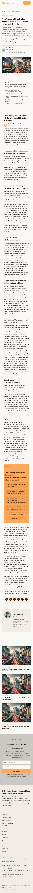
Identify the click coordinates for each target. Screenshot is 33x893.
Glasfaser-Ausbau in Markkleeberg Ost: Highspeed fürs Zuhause (15, 727)
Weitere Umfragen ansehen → (16, 518)
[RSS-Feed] (3, 809)
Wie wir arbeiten (6, 843)
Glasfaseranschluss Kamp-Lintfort (14, 548)
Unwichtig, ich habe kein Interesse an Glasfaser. (14, 508)
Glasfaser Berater (6, 11)
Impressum (5, 848)
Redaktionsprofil (17, 616)
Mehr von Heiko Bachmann (20, 629)
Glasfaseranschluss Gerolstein (13, 558)
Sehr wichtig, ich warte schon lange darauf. (16, 485)
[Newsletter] (7, 809)
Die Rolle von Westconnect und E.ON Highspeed (14, 100)
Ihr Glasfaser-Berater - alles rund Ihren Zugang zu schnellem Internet (16, 792)
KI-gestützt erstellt (20, 52)
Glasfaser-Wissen (6, 820)
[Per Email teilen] (22, 599)
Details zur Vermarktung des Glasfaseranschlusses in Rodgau (13, 91)
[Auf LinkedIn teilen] (18, 599)
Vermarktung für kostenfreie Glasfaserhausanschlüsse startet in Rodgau (15, 83)
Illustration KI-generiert (9, 74)
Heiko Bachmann (14, 48)
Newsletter (27, 2)
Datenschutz (5, 851)
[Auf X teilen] (10, 599)
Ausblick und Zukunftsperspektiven (13, 103)
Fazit (6, 105)
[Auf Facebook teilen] (14, 599)
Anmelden (16, 771)
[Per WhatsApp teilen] (6, 599)
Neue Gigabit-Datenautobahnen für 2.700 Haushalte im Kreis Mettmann (16, 698)
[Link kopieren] (26, 599)
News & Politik (5, 826)
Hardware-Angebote (7, 823)
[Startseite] (9, 2)
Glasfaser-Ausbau (16, 11)
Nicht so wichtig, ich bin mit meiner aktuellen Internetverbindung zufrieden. (16, 500)
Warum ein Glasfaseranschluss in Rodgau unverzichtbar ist (15, 87)
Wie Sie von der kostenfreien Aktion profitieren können (16, 97)
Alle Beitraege (5, 837)
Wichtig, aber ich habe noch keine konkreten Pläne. (15, 492)
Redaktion (4, 834)
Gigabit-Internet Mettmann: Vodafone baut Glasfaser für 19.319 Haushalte (16, 670)
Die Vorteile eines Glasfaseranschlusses (14, 94)
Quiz (3, 840)
